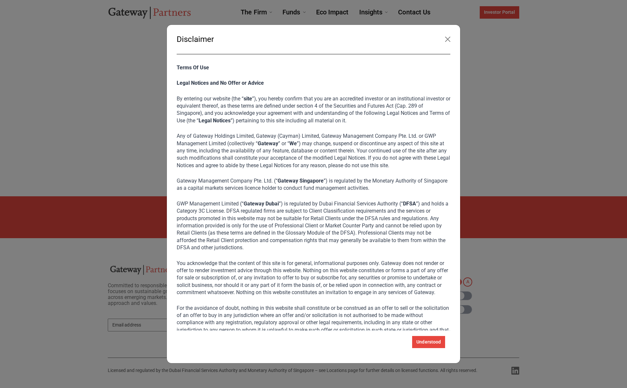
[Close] (447, 39)
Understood (428, 341)
